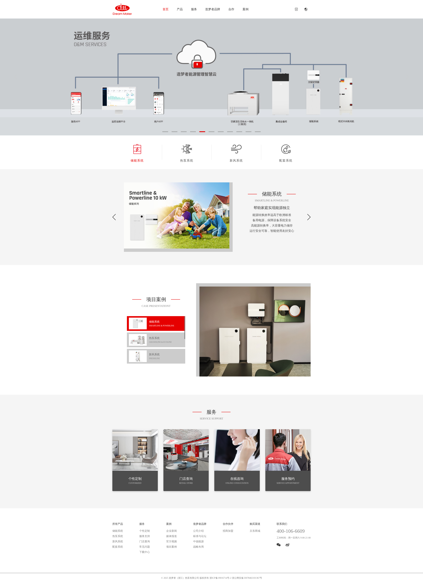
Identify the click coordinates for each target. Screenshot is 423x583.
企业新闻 (171, 530)
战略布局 (198, 546)
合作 (231, 9)
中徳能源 (198, 541)
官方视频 (171, 541)
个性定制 (144, 530)
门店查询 (144, 541)
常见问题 (144, 546)
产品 (180, 9)
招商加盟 (228, 530)
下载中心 (144, 552)
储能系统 (137, 160)
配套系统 (285, 160)
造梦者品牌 (212, 9)
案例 (246, 9)
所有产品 (117, 523)
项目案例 (171, 546)
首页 (166, 9)
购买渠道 (255, 523)
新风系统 (236, 160)
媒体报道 (171, 536)
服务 (194, 9)
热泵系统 (186, 160)
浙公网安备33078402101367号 (247, 578)
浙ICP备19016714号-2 (220, 578)
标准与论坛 (199, 536)
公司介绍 (198, 530)
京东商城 (255, 530)
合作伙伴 (228, 523)
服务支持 (144, 536)
